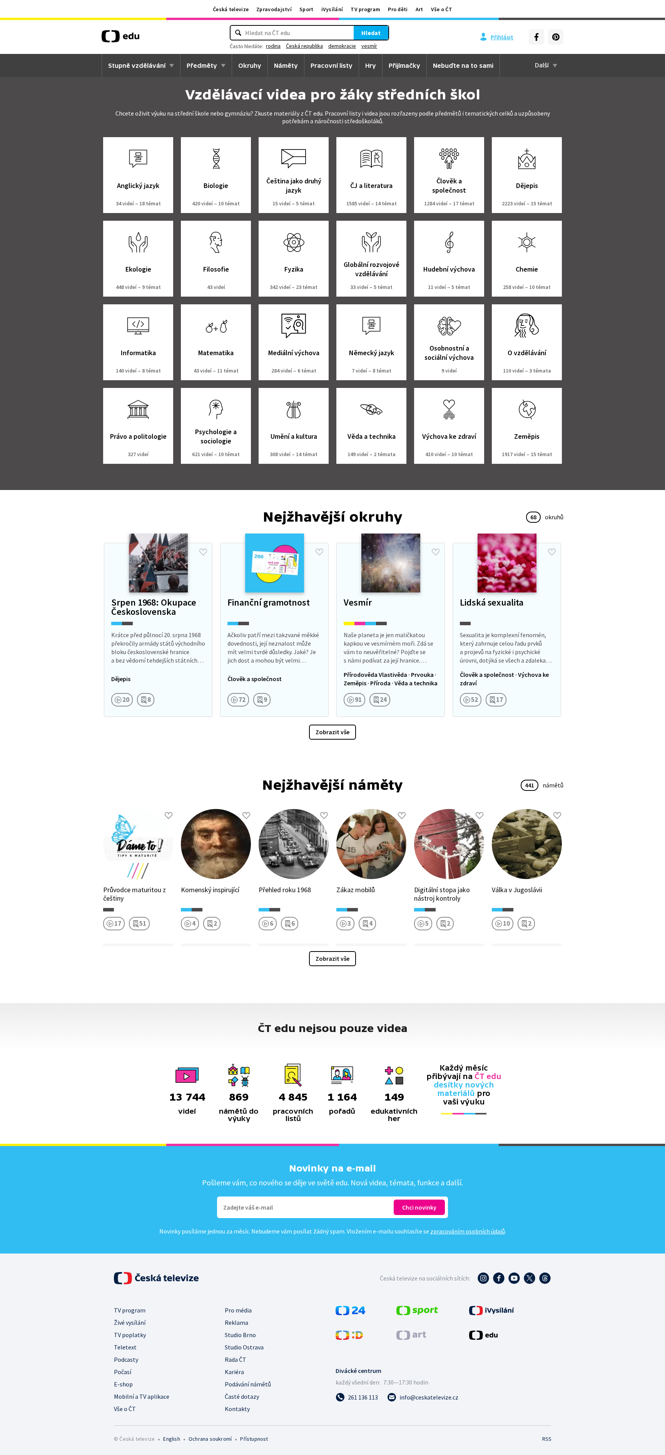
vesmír (369, 45)
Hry (370, 65)
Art (419, 9)
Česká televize (231, 9)
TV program (365, 9)
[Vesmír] (390, 630)
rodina (273, 45)
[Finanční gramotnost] (274, 630)
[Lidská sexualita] (507, 630)
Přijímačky (404, 65)
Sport (306, 9)
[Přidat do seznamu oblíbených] (203, 552)
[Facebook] (536, 37)
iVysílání (332, 9)
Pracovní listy (332, 65)
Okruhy (249, 65)
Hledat (371, 33)
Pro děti (398, 9)
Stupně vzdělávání (136, 65)
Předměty (202, 65)
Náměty (286, 65)
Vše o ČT (441, 9)
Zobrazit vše (332, 732)
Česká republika (304, 45)
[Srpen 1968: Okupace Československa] (158, 630)
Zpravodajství (274, 9)
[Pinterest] (555, 37)
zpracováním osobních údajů (467, 1231)
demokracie (342, 45)
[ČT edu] (120, 39)
